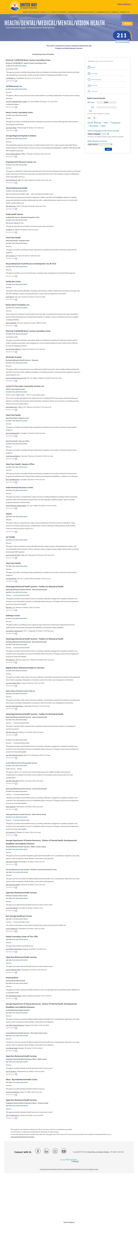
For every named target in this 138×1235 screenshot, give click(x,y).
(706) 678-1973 (40, 861)
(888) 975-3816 (41, 322)
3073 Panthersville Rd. (13, 153)
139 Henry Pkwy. (11, 127)
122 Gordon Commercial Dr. (14, 630)
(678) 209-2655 (35, 255)
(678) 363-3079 (49, 555)
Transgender (115, 122)
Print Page (94, 73)
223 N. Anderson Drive (13, 969)
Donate (115, 12)
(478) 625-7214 (38, 907)
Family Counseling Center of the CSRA (22, 936)
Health (23, 28)
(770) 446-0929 (46, 407)
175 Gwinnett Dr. (11, 578)
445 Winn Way (11, 206)
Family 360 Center (13, 281)
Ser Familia (10, 537)
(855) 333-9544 (34, 607)
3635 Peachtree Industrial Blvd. (16, 505)
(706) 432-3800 (44, 1025)
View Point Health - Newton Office (20, 464)
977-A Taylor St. (11, 255)
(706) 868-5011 (41, 949)
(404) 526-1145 (47, 180)
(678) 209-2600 (40, 433)
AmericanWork (12, 977)
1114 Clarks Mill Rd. (12, 907)
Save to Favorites (96, 79)
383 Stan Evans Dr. (12, 732)
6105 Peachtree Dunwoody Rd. (16, 378)
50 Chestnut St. (11, 832)
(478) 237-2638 (39, 928)
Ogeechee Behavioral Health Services (21, 892)
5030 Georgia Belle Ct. (13, 456)
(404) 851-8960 (57, 378)
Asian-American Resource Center (19, 487)
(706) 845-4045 (48, 630)
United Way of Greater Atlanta (81, 12)
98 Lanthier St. (10, 659)
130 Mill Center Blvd (12, 780)
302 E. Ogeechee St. (12, 1115)
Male (106, 122)
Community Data (102, 12)
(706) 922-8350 (37, 1048)
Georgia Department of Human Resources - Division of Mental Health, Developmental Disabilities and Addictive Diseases (41, 842)
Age (89, 117)
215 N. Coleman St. (12, 928)
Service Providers (58, 12)
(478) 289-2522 (42, 969)
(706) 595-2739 (40, 884)
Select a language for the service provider (103, 130)
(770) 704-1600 (39, 683)
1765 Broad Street (11, 1048)
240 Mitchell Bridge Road (14, 755)
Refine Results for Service (97, 141)
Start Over (94, 91)
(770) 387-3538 (44, 706)
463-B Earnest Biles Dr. (13, 349)
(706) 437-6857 (39, 1071)
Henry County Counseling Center (19, 112)
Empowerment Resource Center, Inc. (21, 161)
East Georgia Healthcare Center (19, 916)
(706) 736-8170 (46, 995)
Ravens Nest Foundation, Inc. (18, 304)
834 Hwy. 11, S (10, 607)
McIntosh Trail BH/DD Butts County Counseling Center (28, 60)
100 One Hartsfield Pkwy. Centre (16, 101)
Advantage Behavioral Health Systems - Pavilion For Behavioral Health (34, 586)
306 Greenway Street (13, 884)
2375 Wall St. (10, 296)
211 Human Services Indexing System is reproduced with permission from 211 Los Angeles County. (69, 1169)
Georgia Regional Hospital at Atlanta (21, 135)
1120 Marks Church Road (14, 949)
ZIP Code (91, 102)
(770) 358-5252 (37, 78)
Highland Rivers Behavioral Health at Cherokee (25, 667)
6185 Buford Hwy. (11, 407)
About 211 (45, 12)
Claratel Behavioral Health (16, 188)
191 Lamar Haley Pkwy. (13, 683)
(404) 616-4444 (33, 229)
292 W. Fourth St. (11, 1071)
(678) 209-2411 (40, 479)
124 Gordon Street (11, 861)
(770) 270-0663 (51, 505)
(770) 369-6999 (52, 101)
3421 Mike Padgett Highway (15, 1025)
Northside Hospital (13, 357)
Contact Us (124, 12)
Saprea (9, 513)
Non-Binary (94, 125)
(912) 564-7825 (38, 1115)
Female (98, 122)
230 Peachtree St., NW (13, 180)
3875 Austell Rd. (11, 322)
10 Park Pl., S (10, 229)
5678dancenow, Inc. (14, 86)
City (92, 107)
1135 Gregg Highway (12, 1092)
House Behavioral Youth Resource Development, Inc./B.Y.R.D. (31, 263)
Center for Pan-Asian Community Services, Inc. (25, 386)
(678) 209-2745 (48, 456)
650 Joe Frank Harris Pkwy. (14, 706)
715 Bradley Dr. (11, 78)
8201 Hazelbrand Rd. (12, 433)
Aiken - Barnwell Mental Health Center (21, 1079)
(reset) (90, 111)
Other (103, 125)
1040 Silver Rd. (11, 806)
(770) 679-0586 (40, 296)
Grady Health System (14, 214)
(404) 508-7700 (40, 206)
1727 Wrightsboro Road (13, 995)
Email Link (94, 85)
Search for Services (31, 12)
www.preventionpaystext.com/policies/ (22, 1137)
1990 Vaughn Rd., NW (13, 555)
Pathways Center (13, 615)
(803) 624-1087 (37, 1092)
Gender (90, 122)
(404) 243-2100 (46, 153)
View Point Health (13, 237)
